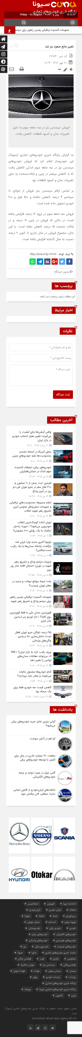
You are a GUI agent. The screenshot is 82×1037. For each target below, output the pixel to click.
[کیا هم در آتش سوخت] (41, 744)
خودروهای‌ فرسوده (66, 946)
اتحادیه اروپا (69, 904)
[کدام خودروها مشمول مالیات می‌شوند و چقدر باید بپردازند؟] (41, 676)
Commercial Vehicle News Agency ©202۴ (54, 1019)
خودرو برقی (55, 928)
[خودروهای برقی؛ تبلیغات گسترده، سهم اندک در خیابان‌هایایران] (41, 472)
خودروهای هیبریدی (66, 940)
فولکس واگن (24, 959)
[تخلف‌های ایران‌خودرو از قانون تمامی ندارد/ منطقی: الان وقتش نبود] (41, 795)
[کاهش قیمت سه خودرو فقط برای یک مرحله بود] (41, 691)
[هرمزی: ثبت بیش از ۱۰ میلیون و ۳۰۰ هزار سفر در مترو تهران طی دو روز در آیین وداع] (41, 490)
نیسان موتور (54, 971)
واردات (72, 977)
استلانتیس (33, 904)
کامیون (59, 995)
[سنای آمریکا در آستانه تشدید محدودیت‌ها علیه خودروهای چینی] (41, 456)
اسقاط (73, 910)
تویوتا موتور (70, 922)
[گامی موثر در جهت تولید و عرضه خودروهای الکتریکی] (41, 778)
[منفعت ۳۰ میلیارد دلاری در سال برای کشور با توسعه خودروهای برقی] (41, 761)
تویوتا (27, 916)
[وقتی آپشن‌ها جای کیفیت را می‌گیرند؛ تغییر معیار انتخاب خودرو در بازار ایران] (41, 439)
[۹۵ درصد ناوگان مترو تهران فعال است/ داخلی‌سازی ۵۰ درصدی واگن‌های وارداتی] (41, 639)
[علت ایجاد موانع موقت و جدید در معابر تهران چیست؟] (41, 586)
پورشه (27, 989)
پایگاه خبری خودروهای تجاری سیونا (57, 989)
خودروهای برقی (40, 934)
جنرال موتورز (33, 922)
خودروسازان (34, 928)
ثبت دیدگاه (63, 394)
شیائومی (71, 959)
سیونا (20, 953)
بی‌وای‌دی (71, 916)
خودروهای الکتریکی (66, 934)
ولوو (35, 977)
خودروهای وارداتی (38, 940)
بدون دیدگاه (61, 271)
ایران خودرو (55, 910)
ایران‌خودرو (34, 910)
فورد (42, 959)
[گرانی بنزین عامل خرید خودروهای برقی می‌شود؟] (41, 727)
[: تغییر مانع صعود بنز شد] (11, 69)
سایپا (34, 953)
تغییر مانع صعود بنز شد (59, 46)
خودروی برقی (41, 946)
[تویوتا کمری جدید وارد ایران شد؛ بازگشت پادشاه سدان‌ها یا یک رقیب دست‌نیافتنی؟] (41, 549)
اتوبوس (50, 904)
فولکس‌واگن (69, 965)
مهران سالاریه (27, 965)
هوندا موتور (19, 971)
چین (73, 995)
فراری (55, 959)
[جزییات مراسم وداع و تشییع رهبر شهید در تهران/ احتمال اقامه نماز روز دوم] (41, 568)
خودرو (73, 928)
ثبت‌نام (52, 922)
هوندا (37, 971)
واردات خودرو (53, 977)
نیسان (72, 971)
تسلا (55, 916)
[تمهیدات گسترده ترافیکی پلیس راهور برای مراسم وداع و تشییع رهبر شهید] (41, 601)
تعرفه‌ (41, 916)
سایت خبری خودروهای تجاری (60, 953)
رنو (24, 946)
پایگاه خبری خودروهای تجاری (60, 983)
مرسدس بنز (49, 965)
